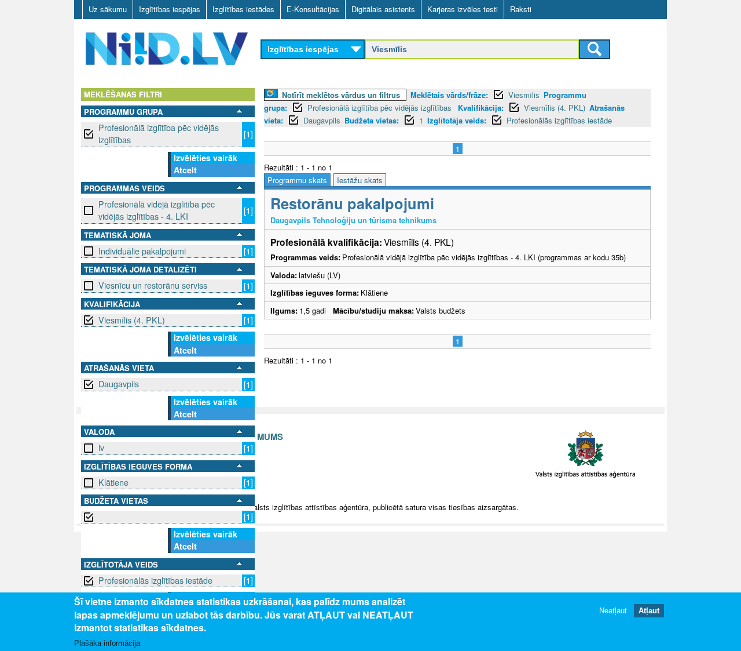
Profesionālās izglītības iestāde (155, 580)
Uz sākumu (108, 8)
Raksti (520, 8)
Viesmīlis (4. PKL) (131, 320)
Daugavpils (118, 384)
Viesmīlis (524, 94)
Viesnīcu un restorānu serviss (152, 285)
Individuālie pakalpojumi (142, 251)
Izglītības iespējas (169, 8)
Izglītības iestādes (243, 8)
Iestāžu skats (360, 180)
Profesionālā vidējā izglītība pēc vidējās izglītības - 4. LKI (156, 210)
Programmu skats (297, 180)
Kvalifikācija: (481, 107)
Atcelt (185, 170)
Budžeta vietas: (371, 120)
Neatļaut (613, 610)
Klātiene (113, 482)
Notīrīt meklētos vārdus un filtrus (341, 94)
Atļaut (649, 610)
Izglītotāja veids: (456, 120)
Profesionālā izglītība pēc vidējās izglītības (158, 134)
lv (101, 447)
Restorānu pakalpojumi (352, 203)
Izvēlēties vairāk (205, 157)
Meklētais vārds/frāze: (449, 94)
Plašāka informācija (107, 643)
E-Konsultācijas (313, 8)
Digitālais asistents (383, 8)
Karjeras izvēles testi (462, 8)
